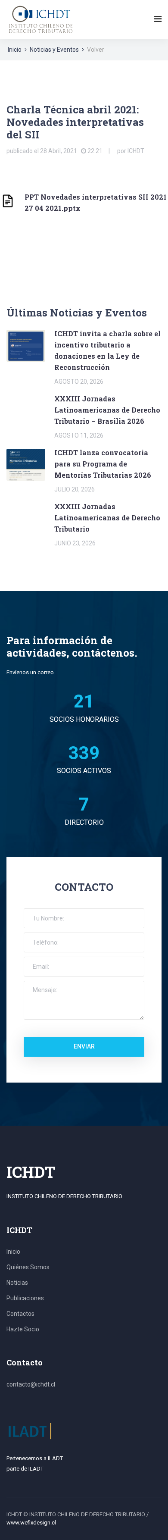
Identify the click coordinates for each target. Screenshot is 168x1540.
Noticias (17, 1282)
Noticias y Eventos (54, 49)
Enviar (84, 1046)
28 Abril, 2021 (58, 150)
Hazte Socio (22, 1329)
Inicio (15, 49)
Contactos (20, 1313)
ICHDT (136, 150)
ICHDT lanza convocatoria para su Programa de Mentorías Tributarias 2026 (102, 463)
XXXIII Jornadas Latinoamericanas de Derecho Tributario (107, 517)
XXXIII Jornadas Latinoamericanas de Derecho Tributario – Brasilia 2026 (107, 410)
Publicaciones (25, 1298)
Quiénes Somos (28, 1267)
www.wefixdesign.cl (31, 1522)
